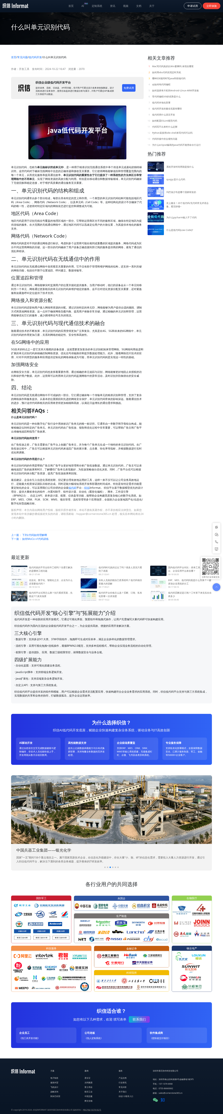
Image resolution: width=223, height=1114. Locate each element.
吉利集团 (88, 1082)
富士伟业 (88, 1087)
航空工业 (88, 1091)
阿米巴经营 (55, 1096)
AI (84, 5)
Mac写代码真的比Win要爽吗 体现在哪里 (171, 66)
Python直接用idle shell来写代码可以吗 (170, 132)
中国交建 (88, 1096)
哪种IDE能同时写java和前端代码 (167, 78)
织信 (86, 488)
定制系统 (97, 6)
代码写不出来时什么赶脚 (162, 126)
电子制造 (54, 1078)
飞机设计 (54, 1087)
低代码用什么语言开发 (162, 114)
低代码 (72, 488)
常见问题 (22, 57)
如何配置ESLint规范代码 (162, 120)
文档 (138, 6)
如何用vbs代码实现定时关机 (165, 72)
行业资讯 (123, 1082)
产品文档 (123, 1078)
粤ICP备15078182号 (92, 1109)
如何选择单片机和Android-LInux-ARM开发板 (174, 90)
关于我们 (123, 1091)
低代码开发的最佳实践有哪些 (165, 108)
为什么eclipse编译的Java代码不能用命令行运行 (174, 144)
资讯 (112, 6)
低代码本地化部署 (159, 102)
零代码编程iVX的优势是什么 (165, 96)
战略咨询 (54, 1091)
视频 (125, 6)
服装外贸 (54, 1082)
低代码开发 (35, 57)
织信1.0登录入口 (126, 1096)
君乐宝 (87, 1078)
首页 (71, 6)
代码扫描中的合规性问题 (162, 138)
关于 (151, 6)
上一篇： (29, 535)
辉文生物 (88, 1100)
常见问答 (123, 1087)
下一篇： (30, 539)
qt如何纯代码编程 (159, 84)
